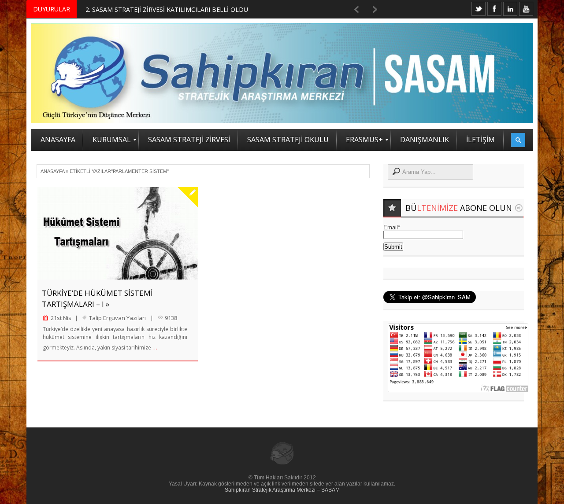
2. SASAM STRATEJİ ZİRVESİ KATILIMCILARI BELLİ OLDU (166, 9)
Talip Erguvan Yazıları (117, 318)
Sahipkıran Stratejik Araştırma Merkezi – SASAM (282, 490)
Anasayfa (52, 171)
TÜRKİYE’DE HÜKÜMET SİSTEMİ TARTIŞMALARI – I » (97, 298)
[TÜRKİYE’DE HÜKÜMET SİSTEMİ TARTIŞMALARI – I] (117, 233)
